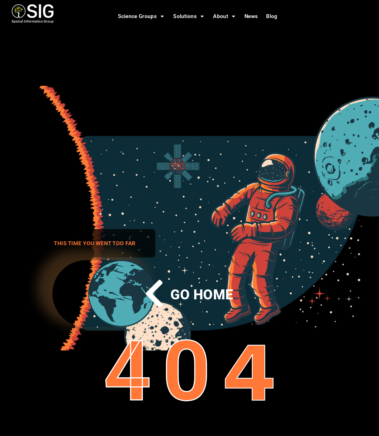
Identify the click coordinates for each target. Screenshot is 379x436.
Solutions (185, 16)
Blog (271, 16)
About (220, 16)
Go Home (201, 295)
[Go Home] (154, 293)
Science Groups (137, 16)
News (251, 16)
